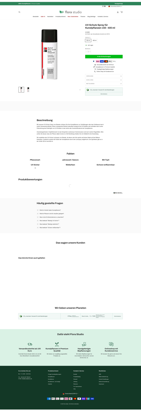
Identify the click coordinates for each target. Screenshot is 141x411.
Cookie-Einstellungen (104, 379)
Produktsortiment (61, 16)
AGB (100, 374)
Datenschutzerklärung (104, 381)
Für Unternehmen (77, 386)
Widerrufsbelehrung (103, 376)
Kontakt (75, 374)
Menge (87, 48)
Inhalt (88, 37)
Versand (89, 76)
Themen (82, 16)
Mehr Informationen (104, 93)
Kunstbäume (51, 379)
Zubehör (50, 384)
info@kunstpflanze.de (27, 378)
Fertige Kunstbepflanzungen (54, 374)
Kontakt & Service (103, 16)
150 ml (88, 40)
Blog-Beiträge (91, 16)
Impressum (101, 384)
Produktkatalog (76, 376)
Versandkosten (96, 34)
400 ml (94, 40)
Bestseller (36, 16)
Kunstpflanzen (51, 376)
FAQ (74, 389)
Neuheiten (50, 16)
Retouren (90, 83)
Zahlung (89, 79)
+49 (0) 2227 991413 (25, 377)
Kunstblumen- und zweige (54, 381)
